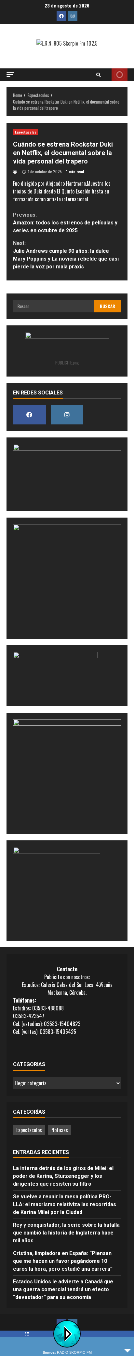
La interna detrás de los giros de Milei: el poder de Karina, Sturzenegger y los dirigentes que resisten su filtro (63, 1176)
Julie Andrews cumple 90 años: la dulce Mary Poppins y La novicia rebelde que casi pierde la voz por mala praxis (66, 255)
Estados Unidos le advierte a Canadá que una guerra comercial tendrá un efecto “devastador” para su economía (63, 1289)
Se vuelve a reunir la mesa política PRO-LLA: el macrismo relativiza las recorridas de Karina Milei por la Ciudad (64, 1204)
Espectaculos (25, 132)
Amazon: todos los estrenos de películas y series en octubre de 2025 (65, 223)
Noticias (59, 1130)
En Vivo (119, 74)
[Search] (98, 74)
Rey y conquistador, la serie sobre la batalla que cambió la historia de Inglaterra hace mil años (66, 1233)
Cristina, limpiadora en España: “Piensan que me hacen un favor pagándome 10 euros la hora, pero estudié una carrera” (63, 1261)
